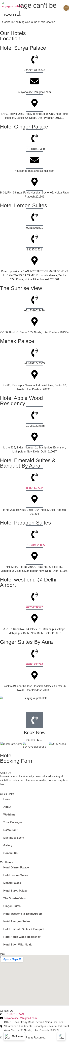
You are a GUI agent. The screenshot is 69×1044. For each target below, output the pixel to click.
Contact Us (10, 853)
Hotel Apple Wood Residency (22, 936)
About (7, 806)
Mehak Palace (12, 883)
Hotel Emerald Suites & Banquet (23, 929)
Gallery (7, 845)
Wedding (9, 814)
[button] (66, 8)
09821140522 (34, 488)
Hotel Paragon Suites (16, 921)
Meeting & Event (13, 837)
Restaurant (10, 830)
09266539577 (34, 607)
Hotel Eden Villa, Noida (17, 944)
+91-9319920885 (34, 545)
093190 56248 (34, 740)
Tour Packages (12, 822)
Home (7, 799)
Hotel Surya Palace (15, 890)
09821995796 (34, 664)
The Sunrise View (14, 898)
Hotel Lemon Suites (15, 875)
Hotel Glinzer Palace (16, 867)
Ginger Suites (12, 906)
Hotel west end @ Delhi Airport (22, 913)
